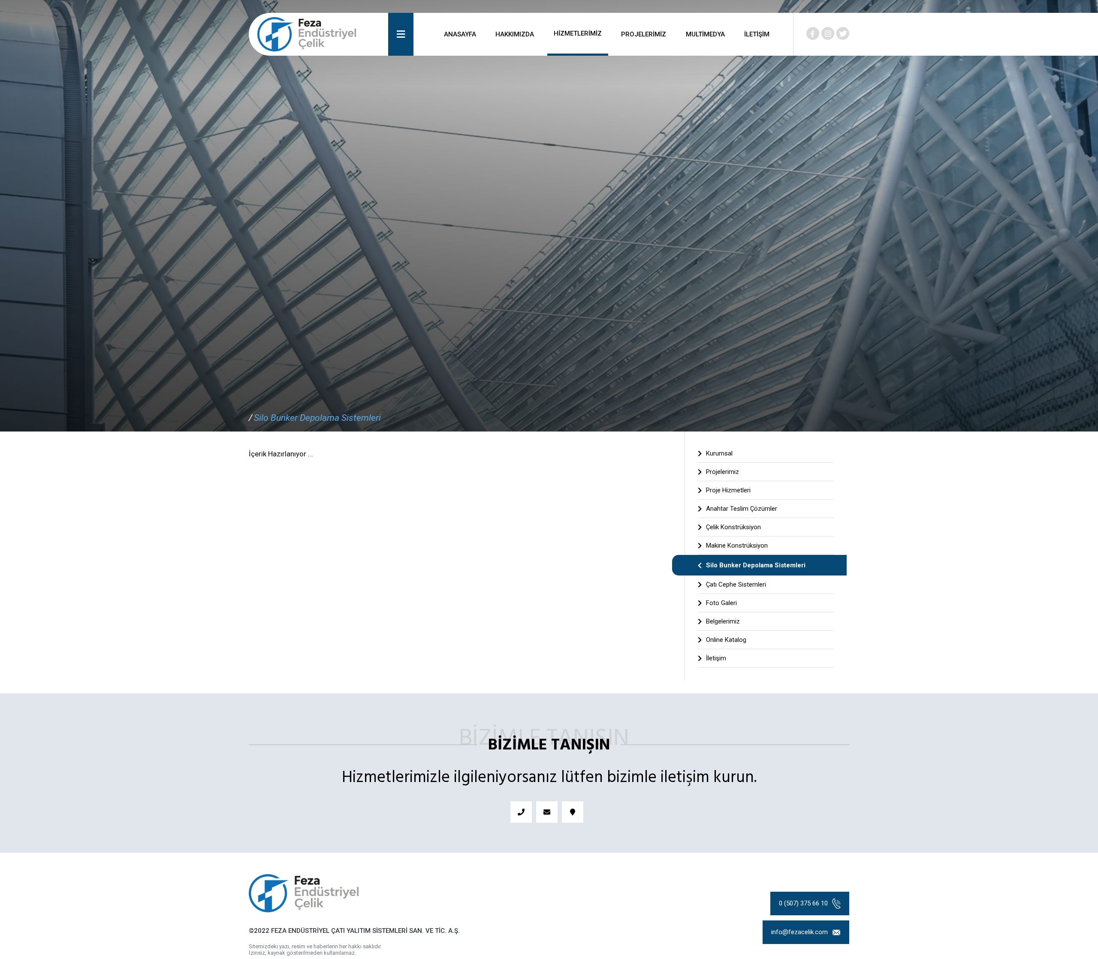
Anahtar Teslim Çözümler (741, 508)
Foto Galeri (721, 603)
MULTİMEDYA (705, 34)
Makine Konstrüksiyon (737, 545)
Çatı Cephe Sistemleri (736, 584)
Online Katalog (726, 640)
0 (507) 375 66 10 (803, 903)
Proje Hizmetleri (728, 490)
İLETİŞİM (756, 34)
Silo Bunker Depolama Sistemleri (317, 418)
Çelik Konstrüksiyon (733, 527)
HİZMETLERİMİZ (578, 33)
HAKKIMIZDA (514, 34)
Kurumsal (719, 453)
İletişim (716, 658)
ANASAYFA (460, 34)
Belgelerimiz (723, 621)
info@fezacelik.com (799, 932)
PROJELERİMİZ (643, 34)
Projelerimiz (722, 472)
